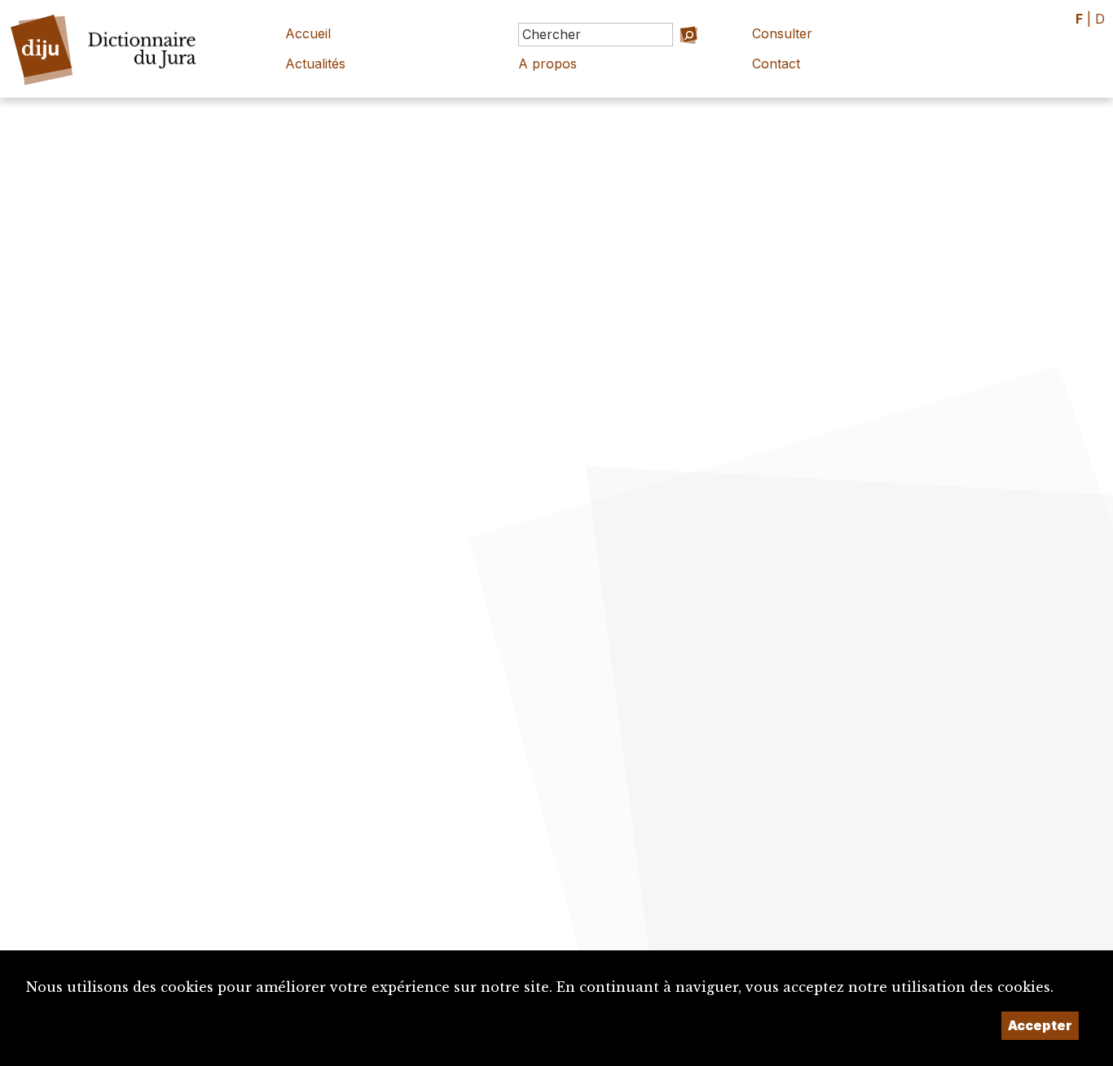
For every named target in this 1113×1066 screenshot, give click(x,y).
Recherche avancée (664, 57)
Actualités (315, 63)
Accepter (1040, 1025)
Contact (776, 63)
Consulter (782, 33)
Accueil (308, 33)
